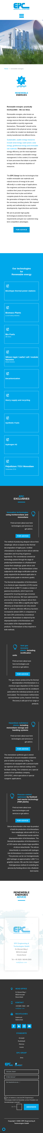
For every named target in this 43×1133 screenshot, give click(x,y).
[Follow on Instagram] (24, 1026)
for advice (21, 230)
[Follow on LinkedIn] (19, 1026)
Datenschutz (19, 1020)
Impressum (18, 1017)
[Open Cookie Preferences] (3, 1130)
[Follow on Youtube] (29, 1026)
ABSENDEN (31, 1107)
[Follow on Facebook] (14, 1026)
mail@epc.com (21, 962)
